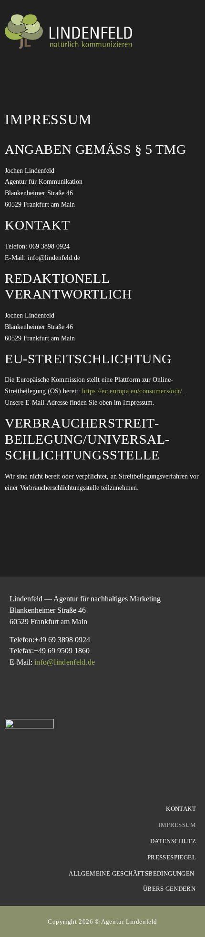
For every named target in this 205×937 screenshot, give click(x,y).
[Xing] (37, 693)
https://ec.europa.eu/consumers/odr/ (132, 391)
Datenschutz (173, 841)
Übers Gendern (169, 888)
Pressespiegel (171, 857)
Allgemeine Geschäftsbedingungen (132, 873)
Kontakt (181, 808)
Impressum (177, 824)
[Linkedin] (14, 693)
